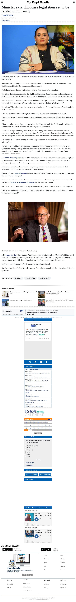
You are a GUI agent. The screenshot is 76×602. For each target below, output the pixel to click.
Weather (63, 562)
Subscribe (9, 588)
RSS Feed (64, 584)
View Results (29, 462)
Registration (26, 583)
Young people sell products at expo (21, 300)
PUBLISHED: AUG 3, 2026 (31, 528)
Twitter (47, 584)
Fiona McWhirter (8, 15)
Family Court (30, 278)
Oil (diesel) (30, 450)
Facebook (47, 580)
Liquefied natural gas (32, 445)
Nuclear (29, 448)
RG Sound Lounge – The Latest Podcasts (38, 508)
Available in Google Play (55, 549)
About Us (9, 580)
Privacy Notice (27, 587)
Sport (45, 562)
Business (46, 559)
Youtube (64, 580)
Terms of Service (53, 317)
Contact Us (10, 584)
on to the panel (21, 173)
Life (45, 566)
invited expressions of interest (23, 182)
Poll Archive (29, 465)
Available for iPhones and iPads (18, 549)
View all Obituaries (31, 474)
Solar (28, 452)
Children (18, 278)
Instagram (47, 588)
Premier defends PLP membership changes (36, 377)
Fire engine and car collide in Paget (34, 386)
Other (28, 456)
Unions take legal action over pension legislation (37, 373)
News (45, 555)
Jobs (62, 555)
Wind (28, 454)
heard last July (11, 255)
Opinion (46, 570)
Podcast (64, 588)
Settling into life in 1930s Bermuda (34, 406)
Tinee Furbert (44, 278)
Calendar (63, 566)
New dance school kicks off (32, 396)
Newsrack (63, 570)
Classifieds (63, 559)
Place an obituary (45, 474)
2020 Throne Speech (13, 158)
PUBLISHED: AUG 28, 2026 (31, 511)
